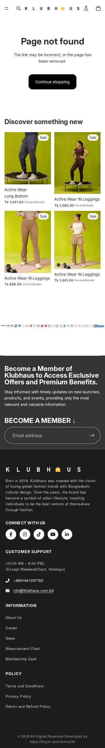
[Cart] (98, 8)
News (10, 638)
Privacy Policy (18, 696)
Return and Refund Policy (28, 706)
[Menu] (6, 8)
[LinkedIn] (67, 534)
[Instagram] (25, 534)
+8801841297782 (28, 580)
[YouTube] (53, 534)
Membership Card (21, 658)
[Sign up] (92, 435)
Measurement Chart (23, 648)
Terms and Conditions (25, 686)
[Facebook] (11, 534)
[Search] (18, 8)
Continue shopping (52, 81)
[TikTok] (39, 534)
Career (11, 627)
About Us (14, 617)
